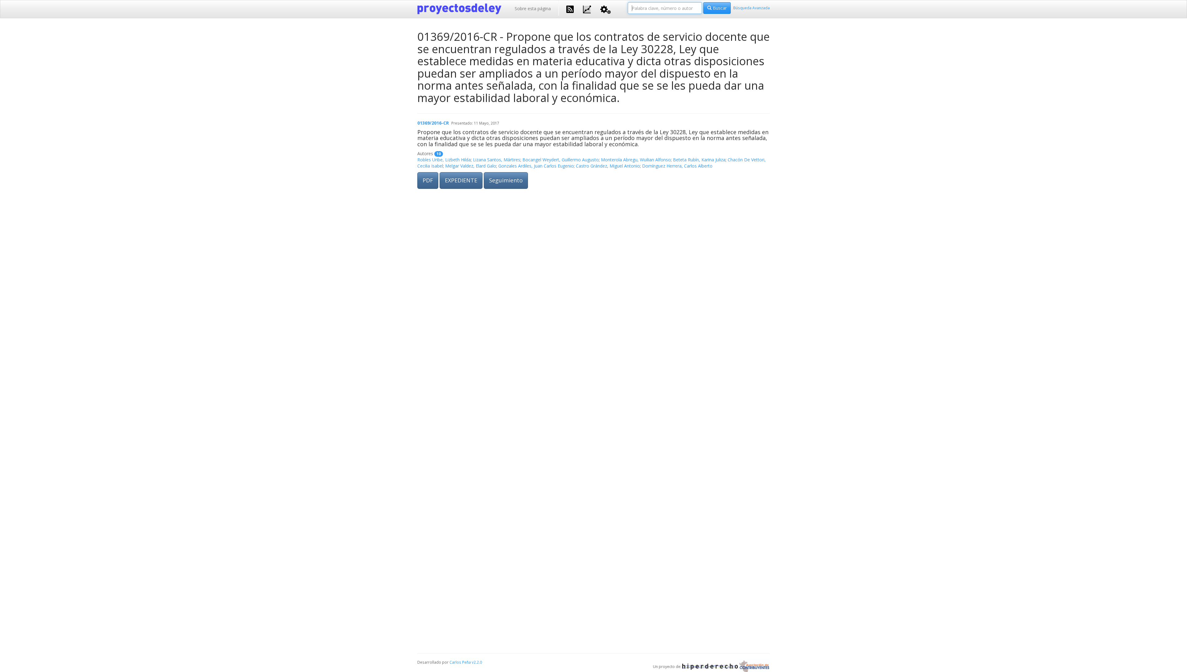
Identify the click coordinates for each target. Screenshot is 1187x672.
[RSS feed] (570, 8)
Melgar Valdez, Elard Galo (470, 166)
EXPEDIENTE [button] (461, 180)
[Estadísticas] (587, 8)
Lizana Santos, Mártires (496, 160)
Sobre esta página (533, 8)
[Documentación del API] (605, 9)
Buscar (719, 8)
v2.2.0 (477, 662)
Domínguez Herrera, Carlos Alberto (677, 166)
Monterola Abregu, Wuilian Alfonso (636, 160)
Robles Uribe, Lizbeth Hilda (444, 160)
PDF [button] (428, 180)
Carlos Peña (460, 662)
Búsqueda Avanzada (751, 7)
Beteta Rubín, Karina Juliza (699, 160)
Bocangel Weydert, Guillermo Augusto (560, 160)
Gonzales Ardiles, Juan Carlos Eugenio (536, 166)
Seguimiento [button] (506, 180)
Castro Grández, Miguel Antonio (608, 166)
